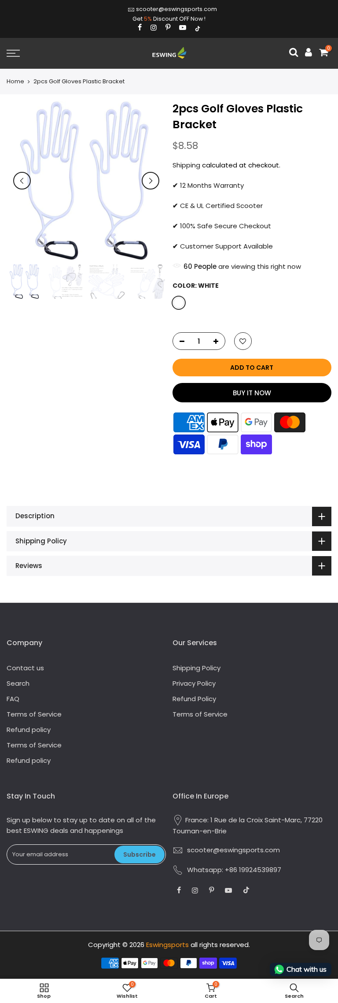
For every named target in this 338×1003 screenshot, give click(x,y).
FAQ (13, 698)
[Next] (150, 180)
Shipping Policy (196, 667)
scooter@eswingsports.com (176, 9)
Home (15, 81)
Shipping (186, 165)
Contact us (25, 667)
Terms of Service (34, 714)
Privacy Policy (194, 683)
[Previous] (22, 180)
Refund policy (29, 729)
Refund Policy (194, 698)
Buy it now (252, 392)
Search (18, 683)
